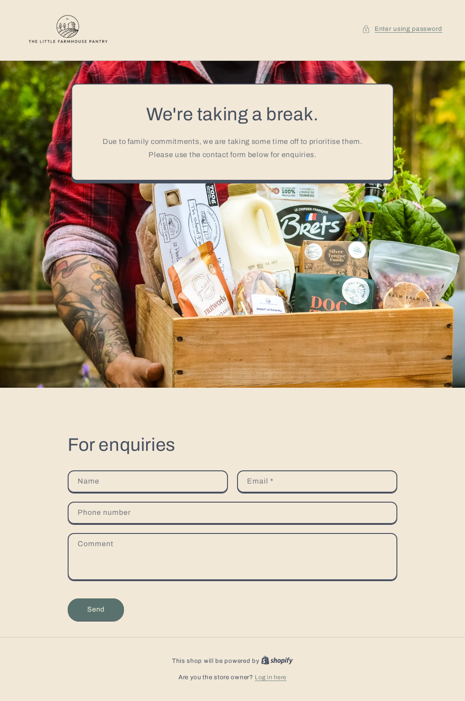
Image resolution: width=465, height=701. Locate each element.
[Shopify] (277, 661)
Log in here (271, 677)
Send (96, 609)
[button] (402, 29)
